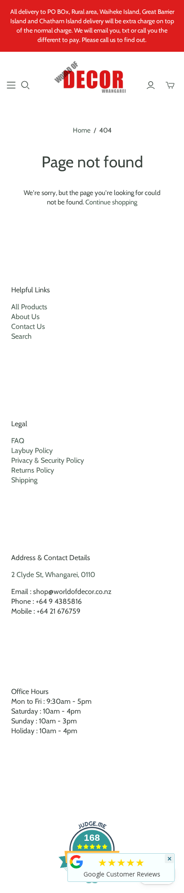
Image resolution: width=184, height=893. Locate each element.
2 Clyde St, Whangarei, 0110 (53, 574)
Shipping (24, 480)
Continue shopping (111, 202)
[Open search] (25, 85)
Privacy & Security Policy (47, 460)
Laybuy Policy (32, 450)
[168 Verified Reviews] (92, 888)
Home (82, 130)
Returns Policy (32, 470)
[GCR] (76, 862)
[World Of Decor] (92, 79)
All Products (29, 307)
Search (21, 336)
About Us (25, 316)
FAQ (17, 440)
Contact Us (28, 326)
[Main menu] (11, 85)
